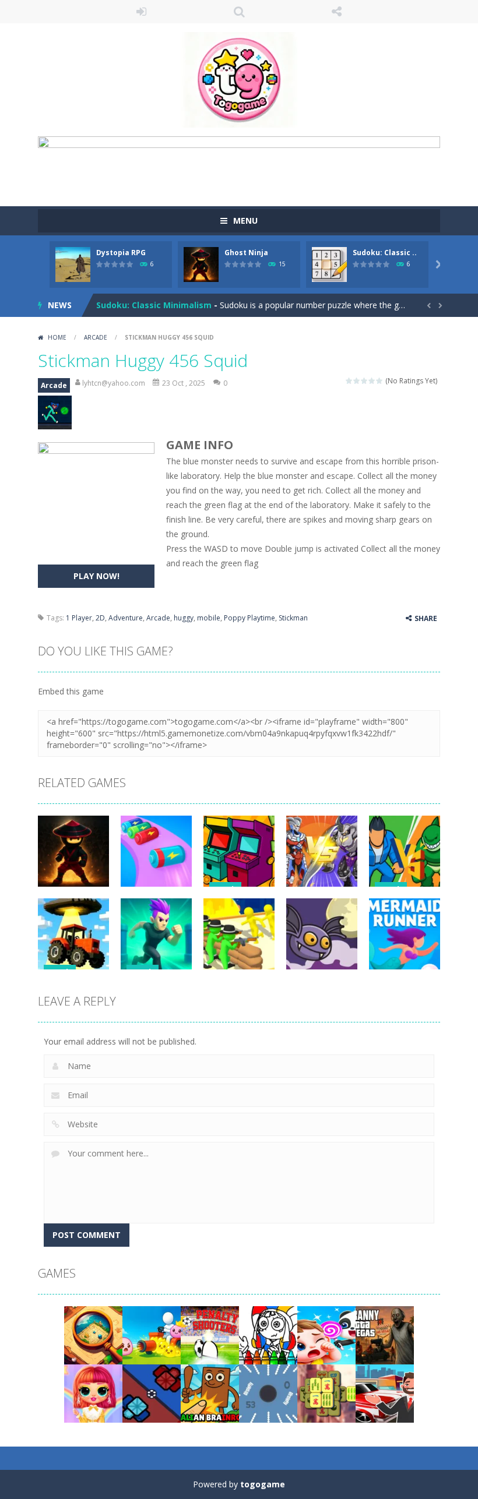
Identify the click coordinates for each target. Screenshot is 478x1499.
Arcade (95, 337)
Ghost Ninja (246, 253)
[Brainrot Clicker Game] (210, 1392)
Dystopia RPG (121, 253)
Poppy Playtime (249, 618)
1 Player (79, 618)
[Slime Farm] (151, 1334)
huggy (184, 618)
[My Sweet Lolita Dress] (93, 1392)
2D (100, 618)
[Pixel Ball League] (151, 1392)
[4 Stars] (372, 381)
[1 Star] (349, 381)
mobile (208, 618)
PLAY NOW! (96, 575)
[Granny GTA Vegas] (385, 1334)
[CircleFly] (268, 1392)
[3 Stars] (364, 381)
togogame (262, 1484)
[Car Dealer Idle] (385, 1392)
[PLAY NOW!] (72, 263)
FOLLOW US (337, 11)
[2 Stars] (357, 381)
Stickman (293, 618)
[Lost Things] (93, 1334)
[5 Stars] (380, 381)
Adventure (125, 618)
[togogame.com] (239, 78)
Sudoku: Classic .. (385, 253)
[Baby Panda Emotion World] (326, 1334)
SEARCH (239, 11)
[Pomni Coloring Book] (268, 1334)
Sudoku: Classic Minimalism (154, 305)
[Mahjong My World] (326, 1392)
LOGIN (142, 11)
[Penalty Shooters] (210, 1334)
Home (57, 337)
